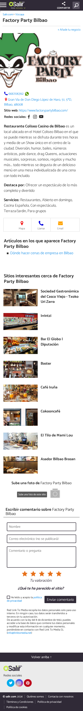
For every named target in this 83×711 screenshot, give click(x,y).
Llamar (41, 228)
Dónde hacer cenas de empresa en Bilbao (41, 253)
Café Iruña (49, 387)
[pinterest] (27, 683)
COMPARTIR (63, 8)
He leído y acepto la (24, 599)
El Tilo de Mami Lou (57, 435)
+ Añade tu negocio (69, 29)
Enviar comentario (60, 600)
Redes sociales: (15, 116)
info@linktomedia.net (19, 633)
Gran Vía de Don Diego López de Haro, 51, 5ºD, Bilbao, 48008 (38, 102)
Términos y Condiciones (19, 702)
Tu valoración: (41, 580)
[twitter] (10, 683)
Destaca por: (14, 185)
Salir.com (8, 14)
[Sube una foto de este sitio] (55, 494)
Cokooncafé (50, 411)
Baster (46, 364)
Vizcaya (19, 14)
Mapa (22, 228)
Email (60, 228)
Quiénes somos (35, 696)
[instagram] (19, 683)
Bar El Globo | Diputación (52, 342)
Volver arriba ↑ (41, 657)
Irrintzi (46, 316)
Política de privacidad (49, 702)
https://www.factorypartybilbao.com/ (43, 110)
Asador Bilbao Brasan (58, 459)
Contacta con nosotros (60, 696)
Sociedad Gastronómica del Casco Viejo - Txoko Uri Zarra (60, 297)
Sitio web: (11, 110)
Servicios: (11, 200)
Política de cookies (16, 707)
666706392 (16, 94)
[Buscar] (77, 5)
